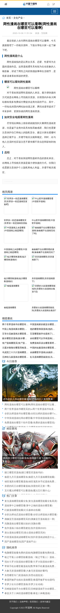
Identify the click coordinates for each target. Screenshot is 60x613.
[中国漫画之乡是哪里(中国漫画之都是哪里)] (16, 236)
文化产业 (18, 18)
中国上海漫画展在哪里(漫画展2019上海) (15, 328)
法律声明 (24, 602)
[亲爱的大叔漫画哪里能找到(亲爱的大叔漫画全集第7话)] (44, 294)
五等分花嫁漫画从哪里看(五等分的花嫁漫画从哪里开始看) (15, 333)
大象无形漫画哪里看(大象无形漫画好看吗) (26, 570)
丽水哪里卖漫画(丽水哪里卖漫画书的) (15, 338)
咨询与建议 (45, 602)
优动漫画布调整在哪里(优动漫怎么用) (24, 468)
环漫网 (28, 607)
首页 (8, 18)
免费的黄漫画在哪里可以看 (18, 463)
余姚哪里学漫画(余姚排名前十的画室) (43, 352)
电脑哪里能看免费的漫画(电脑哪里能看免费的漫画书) (32, 552)
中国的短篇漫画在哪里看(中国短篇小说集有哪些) (43, 347)
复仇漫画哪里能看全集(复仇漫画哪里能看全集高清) (31, 501)
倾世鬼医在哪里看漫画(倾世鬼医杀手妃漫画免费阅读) (32, 481)
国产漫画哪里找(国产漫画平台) (20, 541)
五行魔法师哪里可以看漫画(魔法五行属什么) (27, 490)
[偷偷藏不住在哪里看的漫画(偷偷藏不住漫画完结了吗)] (44, 236)
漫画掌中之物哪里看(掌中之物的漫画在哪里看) (29, 505)
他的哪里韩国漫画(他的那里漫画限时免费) (43, 328)
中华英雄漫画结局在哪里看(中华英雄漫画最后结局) (31, 418)
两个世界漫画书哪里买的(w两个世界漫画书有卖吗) (31, 409)
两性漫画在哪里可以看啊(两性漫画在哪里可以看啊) (31, 404)
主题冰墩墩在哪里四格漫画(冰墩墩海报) (15, 347)
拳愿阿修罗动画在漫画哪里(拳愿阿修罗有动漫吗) (30, 579)
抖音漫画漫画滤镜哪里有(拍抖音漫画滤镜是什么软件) (32, 537)
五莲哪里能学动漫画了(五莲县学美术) (43, 333)
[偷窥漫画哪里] (16, 294)
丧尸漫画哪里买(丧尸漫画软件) (15, 342)
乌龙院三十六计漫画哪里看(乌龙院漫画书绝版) (15, 352)
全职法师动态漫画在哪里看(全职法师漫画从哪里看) (31, 514)
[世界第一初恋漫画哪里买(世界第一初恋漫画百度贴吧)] (16, 207)
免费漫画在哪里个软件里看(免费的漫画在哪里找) (30, 422)
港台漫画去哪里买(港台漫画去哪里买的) (25, 532)
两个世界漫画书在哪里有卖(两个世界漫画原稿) (15, 324)
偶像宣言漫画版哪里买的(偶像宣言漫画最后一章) (30, 519)
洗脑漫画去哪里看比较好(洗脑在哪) (23, 523)
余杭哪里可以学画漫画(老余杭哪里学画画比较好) (43, 338)
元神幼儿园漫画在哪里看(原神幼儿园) (15, 356)
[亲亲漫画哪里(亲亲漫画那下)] (44, 265)
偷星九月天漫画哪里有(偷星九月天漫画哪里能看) (30, 477)
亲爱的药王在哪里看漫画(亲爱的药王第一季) (27, 486)
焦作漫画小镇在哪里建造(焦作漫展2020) (25, 528)
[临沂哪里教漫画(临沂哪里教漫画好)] (16, 265)
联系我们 (34, 602)
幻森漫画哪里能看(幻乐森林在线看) (23, 510)
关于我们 (13, 602)
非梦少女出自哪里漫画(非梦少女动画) (24, 584)
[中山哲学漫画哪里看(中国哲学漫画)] (44, 207)
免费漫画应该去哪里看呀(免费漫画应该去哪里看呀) (43, 342)
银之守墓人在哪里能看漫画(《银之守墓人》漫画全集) (32, 557)
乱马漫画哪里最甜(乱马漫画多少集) (43, 356)
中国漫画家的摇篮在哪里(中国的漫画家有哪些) (43, 324)
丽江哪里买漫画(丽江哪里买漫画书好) (24, 472)
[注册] (53, 4)
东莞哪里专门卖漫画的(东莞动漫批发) (24, 575)
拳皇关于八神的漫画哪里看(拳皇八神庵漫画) (27, 593)
